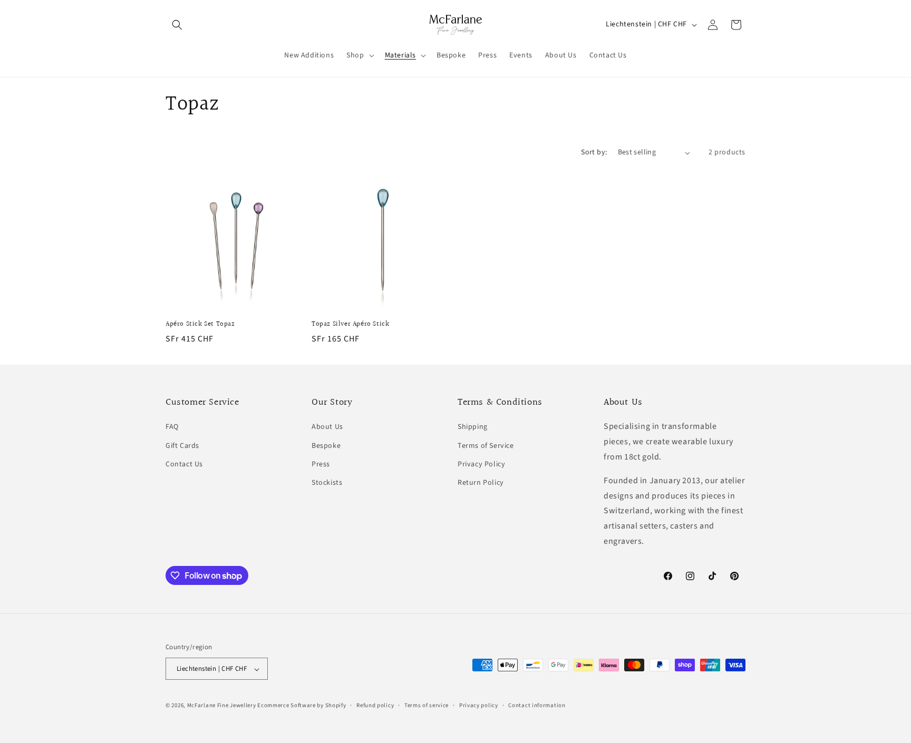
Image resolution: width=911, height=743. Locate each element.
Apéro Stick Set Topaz (200, 324)
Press (321, 464)
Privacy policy (478, 705)
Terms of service (426, 705)
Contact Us (184, 464)
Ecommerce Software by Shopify (301, 706)
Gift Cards (182, 446)
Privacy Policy (481, 464)
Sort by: (594, 152)
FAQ (172, 427)
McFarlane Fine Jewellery (221, 706)
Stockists (327, 482)
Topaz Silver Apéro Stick (350, 324)
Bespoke (326, 446)
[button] (177, 24)
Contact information (536, 705)
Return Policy (481, 482)
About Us (327, 427)
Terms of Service (486, 446)
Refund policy (375, 705)
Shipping (473, 427)
